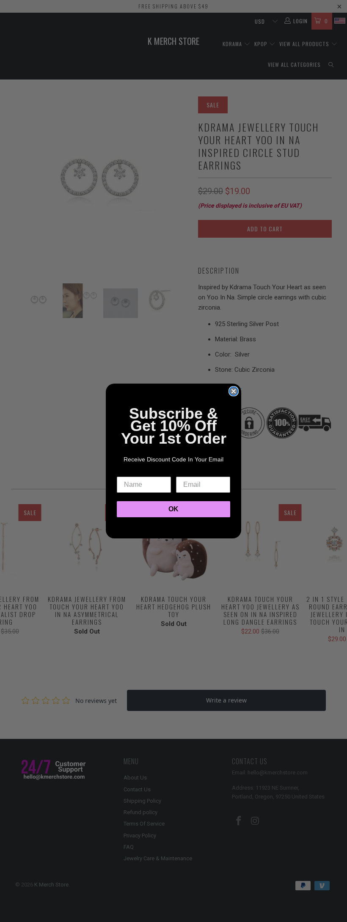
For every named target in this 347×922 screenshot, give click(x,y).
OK (173, 509)
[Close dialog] (233, 391)
